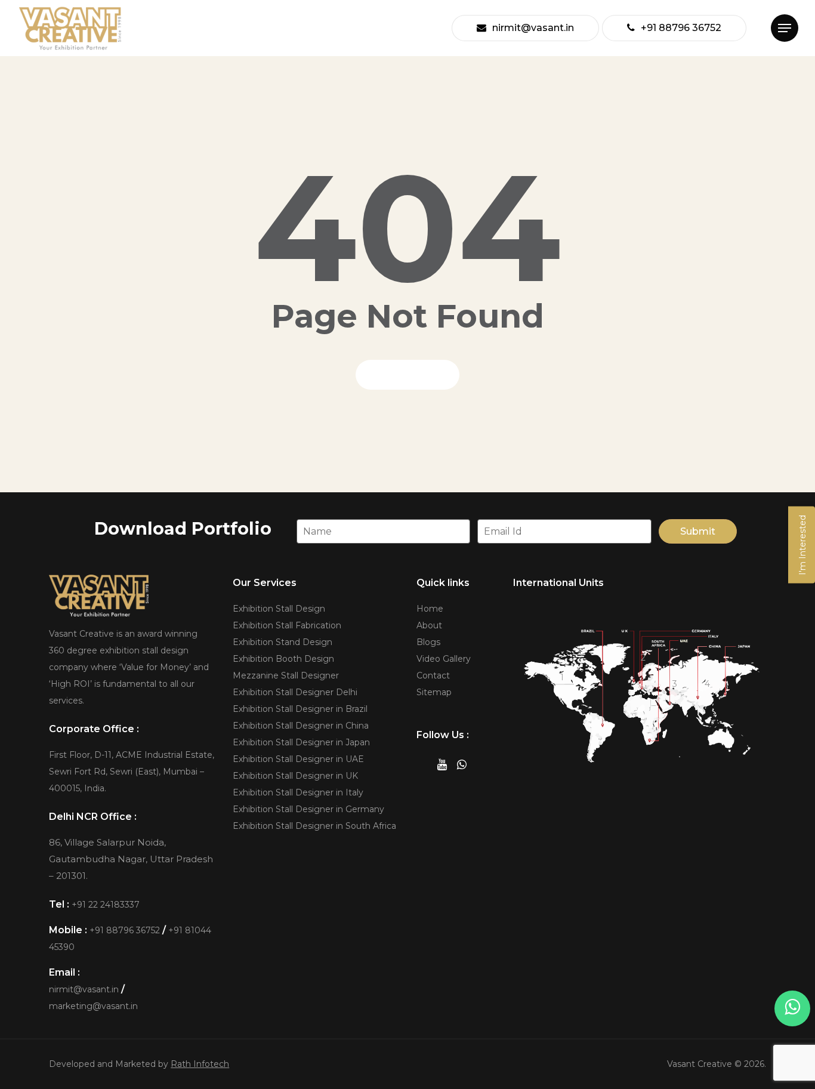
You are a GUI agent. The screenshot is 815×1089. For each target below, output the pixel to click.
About (429, 625)
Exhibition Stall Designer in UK (295, 775)
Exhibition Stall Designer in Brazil (300, 709)
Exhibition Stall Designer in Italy (298, 792)
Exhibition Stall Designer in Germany (308, 809)
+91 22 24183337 (106, 904)
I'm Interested (802, 544)
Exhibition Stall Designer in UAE (298, 759)
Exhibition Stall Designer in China (301, 725)
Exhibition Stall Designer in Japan (301, 742)
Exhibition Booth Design (283, 658)
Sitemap (434, 692)
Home (429, 608)
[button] (784, 28)
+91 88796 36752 (124, 930)
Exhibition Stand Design (282, 642)
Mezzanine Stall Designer (286, 675)
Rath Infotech (200, 1064)
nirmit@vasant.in (84, 989)
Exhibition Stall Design (279, 608)
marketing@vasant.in (93, 1006)
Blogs (428, 642)
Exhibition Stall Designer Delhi (295, 692)
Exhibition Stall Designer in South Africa (314, 825)
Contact (433, 675)
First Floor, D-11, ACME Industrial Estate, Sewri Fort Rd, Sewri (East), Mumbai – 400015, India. (131, 771)
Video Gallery (443, 658)
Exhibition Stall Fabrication (287, 625)
